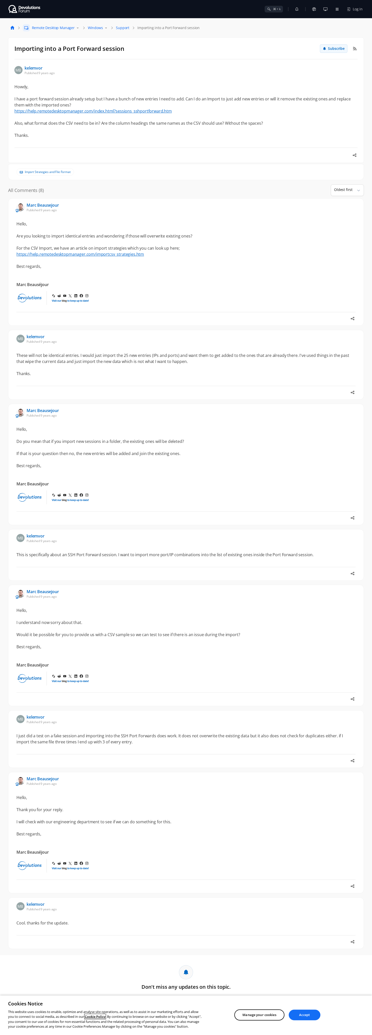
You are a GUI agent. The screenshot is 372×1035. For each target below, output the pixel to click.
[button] (357, 190)
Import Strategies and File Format (48, 172)
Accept (304, 1014)
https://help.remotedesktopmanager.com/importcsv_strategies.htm (80, 254)
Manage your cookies (259, 1014)
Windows (95, 27)
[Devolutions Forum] (24, 9)
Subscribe (336, 48)
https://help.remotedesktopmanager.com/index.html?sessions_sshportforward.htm (93, 111)
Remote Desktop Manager (53, 27)
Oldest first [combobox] (343, 189)
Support (122, 27)
